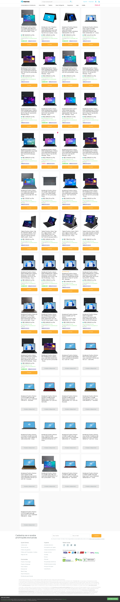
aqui (27, 600)
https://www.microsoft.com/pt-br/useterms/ (61, 587)
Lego (77, 5)
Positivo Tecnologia (25, 561)
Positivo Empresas (25, 564)
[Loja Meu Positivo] (25, 2)
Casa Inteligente (60, 5)
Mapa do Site (24, 554)
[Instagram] (67, 545)
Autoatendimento (48, 545)
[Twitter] (71, 545)
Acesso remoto (48, 552)
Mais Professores (25, 573)
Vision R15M (42, 5)
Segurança (70, 5)
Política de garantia (25, 549)
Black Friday (24, 571)
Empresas (91, 1)
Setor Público (24, 566)
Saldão (83, 5)
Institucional (24, 545)
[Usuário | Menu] (95, 1)
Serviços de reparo (48, 566)
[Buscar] (71, 2)
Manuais (46, 559)
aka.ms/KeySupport (26, 585)
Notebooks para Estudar (27, 576)
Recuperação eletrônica (50, 561)
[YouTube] (75, 545)
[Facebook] (64, 545)
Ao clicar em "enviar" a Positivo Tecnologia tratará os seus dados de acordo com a (77, 538)
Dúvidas (46, 554)
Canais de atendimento (50, 549)
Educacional (24, 569)
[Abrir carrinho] (99, 2)
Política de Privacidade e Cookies (96, 538)
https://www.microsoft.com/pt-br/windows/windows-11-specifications (75, 592)
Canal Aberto (47, 569)
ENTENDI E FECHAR (112, 598)
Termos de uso (24, 547)
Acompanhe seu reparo (50, 547)
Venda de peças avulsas (50, 564)
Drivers (46, 557)
